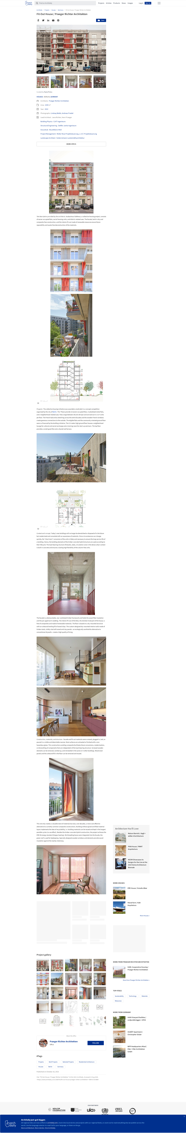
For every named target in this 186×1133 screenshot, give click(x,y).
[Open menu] (159, 3)
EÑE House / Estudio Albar (137, 888)
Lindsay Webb (56, 113)
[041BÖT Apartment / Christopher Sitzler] (119, 1037)
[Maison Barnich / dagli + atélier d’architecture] (120, 837)
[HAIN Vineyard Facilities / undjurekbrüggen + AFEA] (119, 1022)
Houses (40, 97)
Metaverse (118, 1001)
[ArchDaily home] (28, 3)
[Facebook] (38, 20)
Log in (141, 3)
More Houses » (145, 916)
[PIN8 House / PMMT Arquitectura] (120, 850)
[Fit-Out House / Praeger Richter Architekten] (43, 965)
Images (130, 3)
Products (116, 3)
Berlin (55, 412)
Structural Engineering (49, 125)
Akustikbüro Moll (55, 130)
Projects (101, 3)
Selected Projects (68, 1062)
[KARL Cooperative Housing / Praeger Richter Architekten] (119, 972)
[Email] (53, 20)
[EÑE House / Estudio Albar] (119, 893)
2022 (46, 109)
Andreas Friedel (67, 113)
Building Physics (46, 121)
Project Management (48, 134)
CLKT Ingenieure (59, 121)
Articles (109, 3)
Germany (54, 97)
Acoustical (44, 130)
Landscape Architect (48, 138)
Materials (145, 996)
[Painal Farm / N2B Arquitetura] (119, 907)
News (124, 3)
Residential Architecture (86, 1062)
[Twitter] (43, 20)
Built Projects (53, 1062)
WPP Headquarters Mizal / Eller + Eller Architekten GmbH (137, 1049)
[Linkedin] (48, 20)
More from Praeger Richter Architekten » (136, 980)
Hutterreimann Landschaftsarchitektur (70, 138)
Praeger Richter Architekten (59, 101)
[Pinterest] (58, 20)
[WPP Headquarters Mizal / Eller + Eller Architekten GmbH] (119, 1051)
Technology (132, 996)
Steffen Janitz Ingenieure (67, 125)
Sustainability (119, 996)
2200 (46, 105)
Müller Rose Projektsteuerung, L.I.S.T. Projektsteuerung (77, 134)
